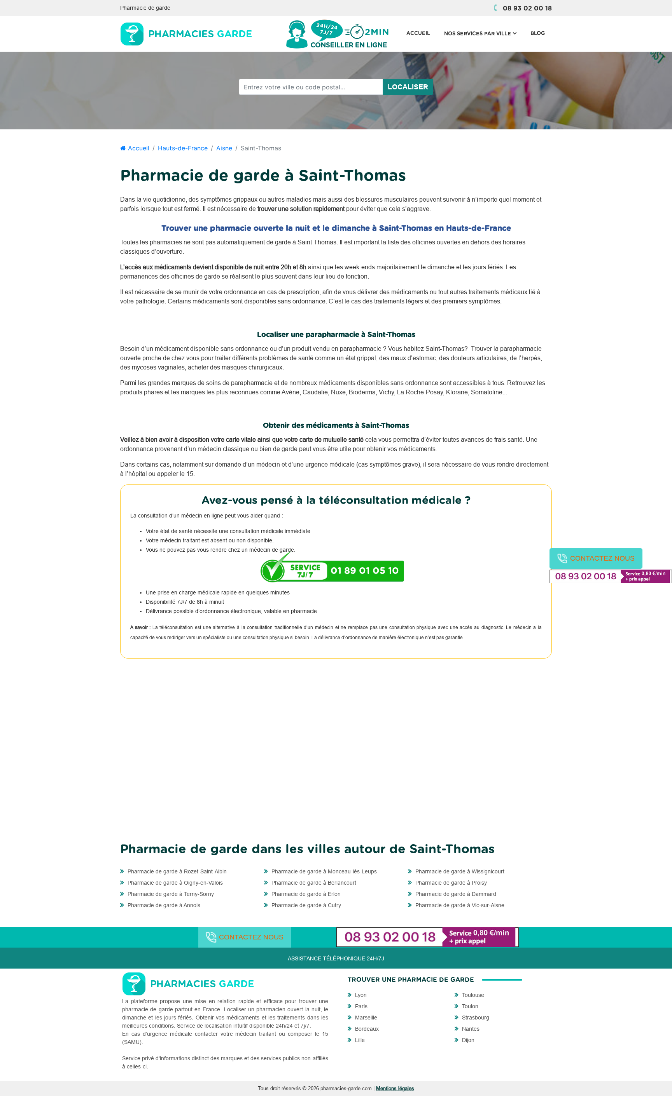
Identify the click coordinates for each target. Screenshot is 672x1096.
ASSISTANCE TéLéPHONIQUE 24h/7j (336, 958)
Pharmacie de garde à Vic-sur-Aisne (459, 905)
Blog (537, 33)
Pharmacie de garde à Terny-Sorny (170, 894)
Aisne (224, 148)
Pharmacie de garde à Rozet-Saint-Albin (176, 871)
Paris (361, 1006)
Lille (359, 1040)
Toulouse (472, 995)
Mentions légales (395, 1088)
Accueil (418, 33)
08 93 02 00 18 (527, 8)
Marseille (365, 1017)
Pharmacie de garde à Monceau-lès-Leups (323, 871)
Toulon (469, 1006)
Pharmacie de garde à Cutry (305, 905)
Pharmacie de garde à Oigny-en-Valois (174, 883)
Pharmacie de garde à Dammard (455, 894)
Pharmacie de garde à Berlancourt (313, 883)
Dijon (467, 1040)
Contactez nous (602, 558)
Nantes (470, 1029)
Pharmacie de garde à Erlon (305, 894)
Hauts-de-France (183, 148)
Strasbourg (474, 1017)
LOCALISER (408, 87)
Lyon (360, 995)
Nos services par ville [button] (483, 34)
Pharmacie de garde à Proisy (450, 883)
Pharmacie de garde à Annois (163, 905)
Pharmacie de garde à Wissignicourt (459, 871)
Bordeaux (366, 1029)
